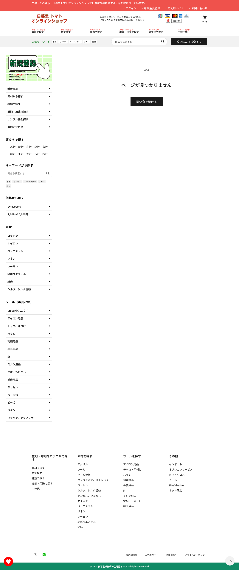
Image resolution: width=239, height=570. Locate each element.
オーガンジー (75, 41)
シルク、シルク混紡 (19, 289)
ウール (81, 469)
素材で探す (38, 468)
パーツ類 (12, 395)
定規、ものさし (16, 372)
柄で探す (37, 473)
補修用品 (12, 379)
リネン (11, 258)
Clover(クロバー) (17, 311)
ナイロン (12, 243)
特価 (94, 41)
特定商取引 (171, 555)
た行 (37, 147)
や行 (29, 154)
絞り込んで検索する (189, 41)
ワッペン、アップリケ (20, 418)
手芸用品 (12, 349)
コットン (12, 236)
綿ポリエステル (16, 274)
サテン (86, 41)
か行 (21, 147)
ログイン (131, 8)
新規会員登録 (152, 8)
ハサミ (11, 333)
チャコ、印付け (16, 326)
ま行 (21, 154)
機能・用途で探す (17, 111)
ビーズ (11, 402)
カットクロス (177, 475)
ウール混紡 (84, 475)
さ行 (29, 147)
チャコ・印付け (132, 469)
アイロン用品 (15, 318)
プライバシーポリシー (196, 555)
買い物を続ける (146, 102)
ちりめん (63, 41)
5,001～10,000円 (17, 214)
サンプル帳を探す (17, 119)
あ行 (12, 147)
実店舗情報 (131, 555)
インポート (175, 464)
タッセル (12, 387)
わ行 (45, 154)
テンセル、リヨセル (89, 495)
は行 (12, 154)
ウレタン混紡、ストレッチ (93, 480)
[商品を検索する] (163, 41)
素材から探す (15, 96)
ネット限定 (175, 490)
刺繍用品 (12, 341)
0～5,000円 (14, 206)
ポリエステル (15, 251)
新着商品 (12, 88)
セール (173, 480)
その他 (36, 489)
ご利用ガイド (176, 8)
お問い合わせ (199, 8)
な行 (45, 147)
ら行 (37, 154)
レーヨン (12, 266)
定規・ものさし (132, 501)
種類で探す (14, 104)
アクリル (82, 464)
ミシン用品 (14, 364)
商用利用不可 (177, 485)
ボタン (11, 410)
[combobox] (139, 41)
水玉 (55, 41)
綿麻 (10, 281)
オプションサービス (181, 469)
